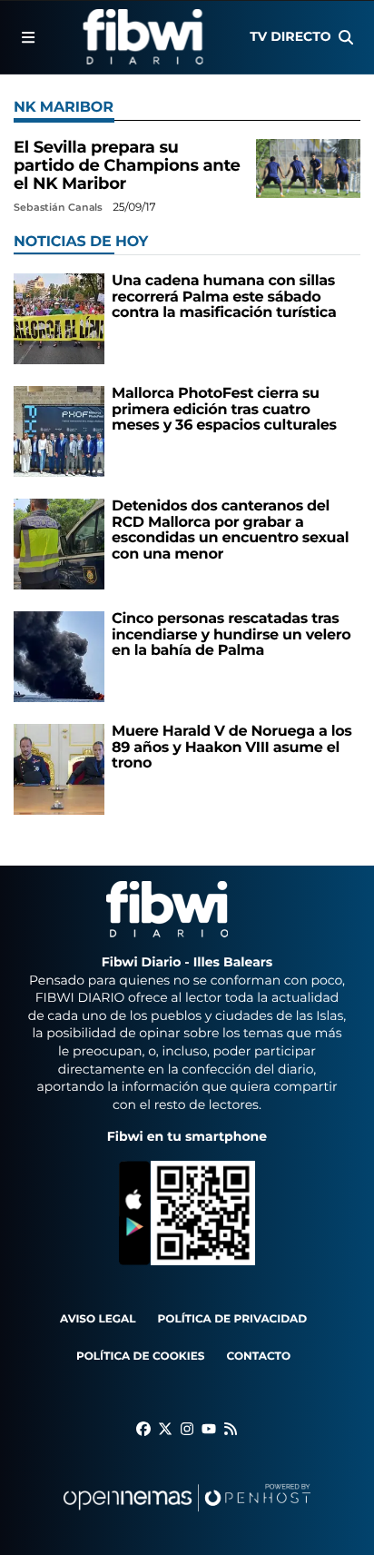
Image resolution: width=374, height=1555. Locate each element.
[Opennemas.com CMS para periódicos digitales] (187, 1515)
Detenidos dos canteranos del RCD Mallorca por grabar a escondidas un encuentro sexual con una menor (230, 530)
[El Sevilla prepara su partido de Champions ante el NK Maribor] (308, 168)
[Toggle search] (345, 37)
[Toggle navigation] (28, 37)
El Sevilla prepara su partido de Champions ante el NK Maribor (127, 165)
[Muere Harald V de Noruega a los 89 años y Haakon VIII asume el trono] (59, 769)
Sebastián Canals (59, 207)
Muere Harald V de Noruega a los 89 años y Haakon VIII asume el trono (232, 747)
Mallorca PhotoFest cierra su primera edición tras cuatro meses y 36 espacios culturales (224, 409)
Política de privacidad (233, 1319)
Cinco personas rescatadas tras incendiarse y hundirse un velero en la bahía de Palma (231, 634)
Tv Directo (290, 36)
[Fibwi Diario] (143, 37)
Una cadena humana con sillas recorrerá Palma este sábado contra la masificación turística (224, 297)
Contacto (258, 1356)
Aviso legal (98, 1319)
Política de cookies (140, 1356)
